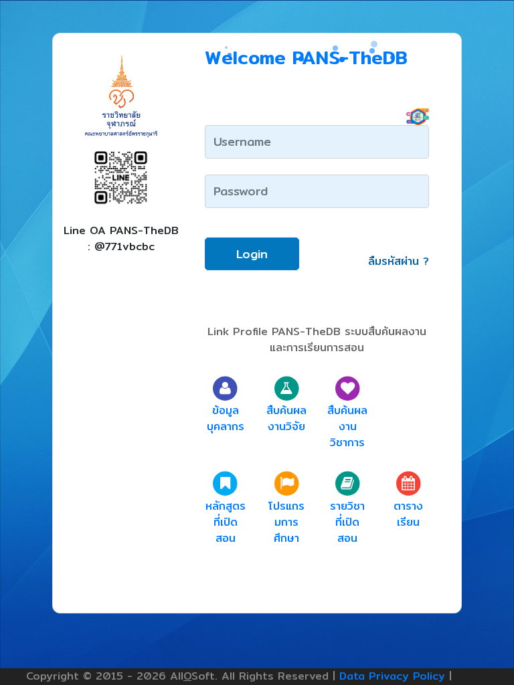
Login (252, 254)
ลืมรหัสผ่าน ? (398, 261)
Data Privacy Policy (392, 676)
